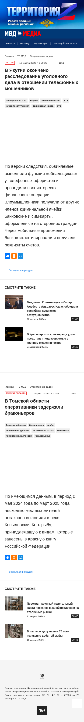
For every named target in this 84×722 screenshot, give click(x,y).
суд (59, 106)
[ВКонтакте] (7, 256)
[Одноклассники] (14, 256)
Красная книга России (19, 436)
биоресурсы (36, 425)
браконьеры (42, 436)
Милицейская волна (65, 43)
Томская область (16, 425)
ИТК (66, 100)
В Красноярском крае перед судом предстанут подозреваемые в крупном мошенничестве (51, 338)
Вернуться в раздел (20, 270)
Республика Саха (16, 100)
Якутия (34, 100)
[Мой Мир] (20, 256)
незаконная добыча (17, 430)
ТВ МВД (24, 43)
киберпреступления (17, 106)
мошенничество (51, 100)
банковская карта (43, 106)
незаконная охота (43, 430)
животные (63, 430)
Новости (10, 43)
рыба (50, 425)
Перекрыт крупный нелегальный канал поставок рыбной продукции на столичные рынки (53, 608)
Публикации (41, 43)
